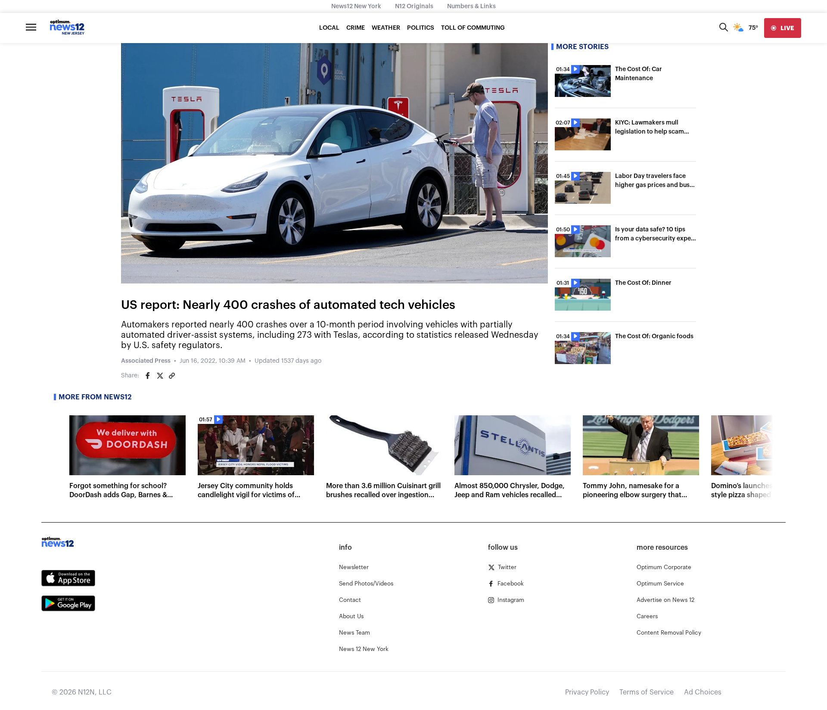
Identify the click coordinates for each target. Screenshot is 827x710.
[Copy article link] (171, 375)
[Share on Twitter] (159, 375)
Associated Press (146, 361)
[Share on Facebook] (147, 375)
